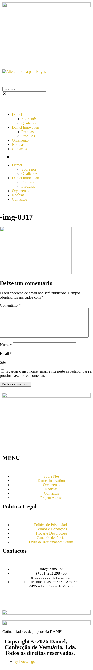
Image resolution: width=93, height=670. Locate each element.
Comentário (10, 305)
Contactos (19, 149)
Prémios (27, 132)
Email (6, 353)
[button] (46, 157)
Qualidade (29, 123)
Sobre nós (28, 119)
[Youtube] (21, 603)
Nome (6, 345)
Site (3, 362)
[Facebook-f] (8, 603)
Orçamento (20, 140)
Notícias (18, 145)
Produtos (28, 136)
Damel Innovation (25, 127)
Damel (17, 115)
